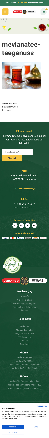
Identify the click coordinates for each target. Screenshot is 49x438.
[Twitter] (27, 225)
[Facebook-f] (15, 225)
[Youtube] (21, 225)
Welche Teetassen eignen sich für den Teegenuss (10, 106)
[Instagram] (34, 225)
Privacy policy (41, 406)
